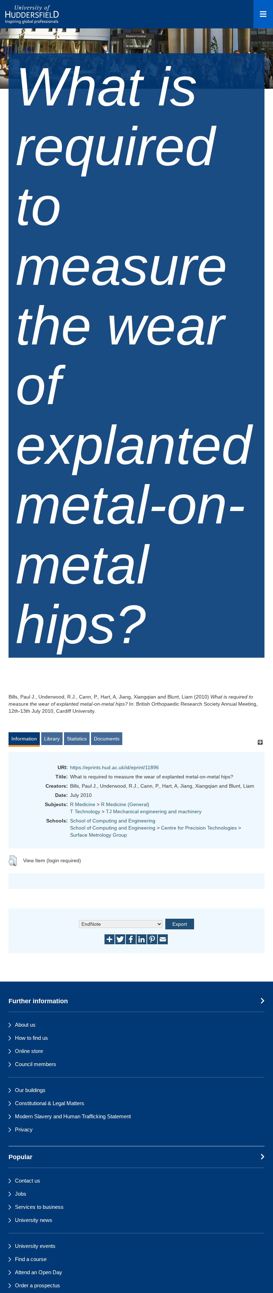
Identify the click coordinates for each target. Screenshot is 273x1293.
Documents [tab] (106, 738)
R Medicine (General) (125, 804)
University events (35, 1246)
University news (33, 1220)
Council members (35, 1064)
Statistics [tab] (77, 738)
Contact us (27, 1181)
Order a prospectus (37, 1285)
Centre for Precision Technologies (199, 828)
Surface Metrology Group (98, 835)
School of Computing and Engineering (112, 821)
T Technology (85, 811)
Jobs (20, 1194)
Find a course (31, 1259)
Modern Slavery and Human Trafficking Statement (73, 1116)
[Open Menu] (263, 14)
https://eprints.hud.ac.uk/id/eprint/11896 (114, 767)
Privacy (24, 1129)
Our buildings (30, 1090)
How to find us (31, 1038)
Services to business (39, 1207)
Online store (29, 1051)
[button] (13, 860)
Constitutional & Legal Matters (49, 1103)
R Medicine (82, 804)
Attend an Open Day (38, 1272)
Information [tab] (24, 738)
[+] (260, 742)
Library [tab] (52, 738)
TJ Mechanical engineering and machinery (154, 811)
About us (25, 1025)
